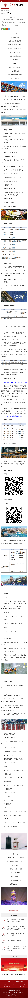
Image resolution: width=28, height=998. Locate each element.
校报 (5, 984)
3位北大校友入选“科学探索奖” (14, 940)
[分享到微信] (5, 29)
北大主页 (19, 0)
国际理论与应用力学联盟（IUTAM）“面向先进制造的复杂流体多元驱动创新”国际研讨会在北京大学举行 (16, 928)
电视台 (14, 984)
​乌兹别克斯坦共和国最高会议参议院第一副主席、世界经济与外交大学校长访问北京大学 (16, 948)
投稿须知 (7, 994)
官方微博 (22, 986)
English (24, 0)
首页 (2, 10)
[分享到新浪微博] (7, 29)
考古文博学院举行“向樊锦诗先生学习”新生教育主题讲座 (17, 934)
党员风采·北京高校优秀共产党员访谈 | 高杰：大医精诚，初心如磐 (16, 920)
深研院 (17, 981)
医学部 (13, 981)
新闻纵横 (6, 10)
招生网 (21, 981)
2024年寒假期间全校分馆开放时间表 (11, 416)
